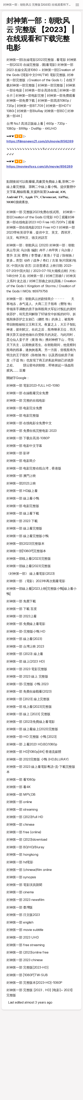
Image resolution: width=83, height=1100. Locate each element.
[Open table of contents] (77, 5)
